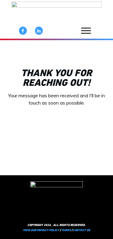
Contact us (81, 230)
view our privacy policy (41, 230)
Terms (66, 230)
